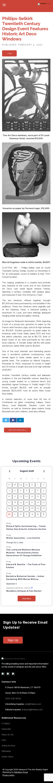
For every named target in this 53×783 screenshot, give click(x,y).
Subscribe (6, 729)
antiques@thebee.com (32, 709)
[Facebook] (4, 674)
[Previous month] (9, 471)
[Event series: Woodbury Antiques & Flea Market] (32, 588)
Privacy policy (9, 775)
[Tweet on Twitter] (5, 420)
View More (26, 598)
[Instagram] (14, 674)
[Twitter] (9, 674)
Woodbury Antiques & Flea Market (23, 591)
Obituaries (6, 751)
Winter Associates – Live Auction (23, 538)
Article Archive (8, 745)
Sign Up (13, 640)
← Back (9, 53)
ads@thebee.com (33, 704)
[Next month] (44, 471)
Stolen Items (7, 756)
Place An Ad (7, 734)
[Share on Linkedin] (20, 420)
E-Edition (6, 723)
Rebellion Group (21, 772)
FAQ (4, 740)
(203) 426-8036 (13, 698)
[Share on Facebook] (13, 420)
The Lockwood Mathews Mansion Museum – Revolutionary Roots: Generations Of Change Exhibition (24, 553)
